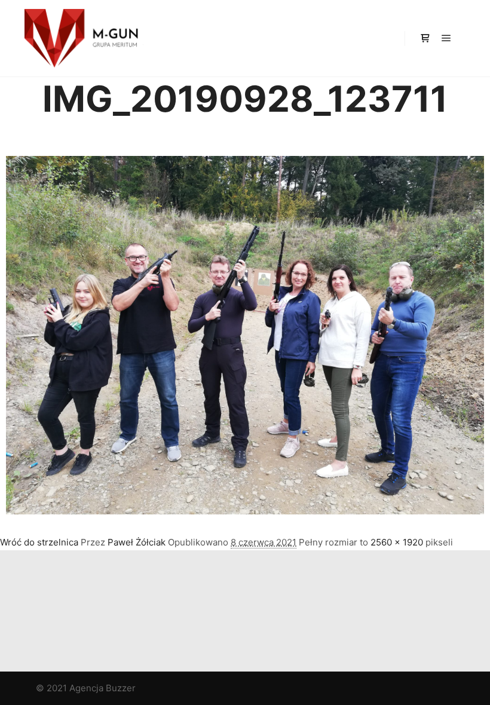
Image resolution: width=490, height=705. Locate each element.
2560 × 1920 (396, 542)
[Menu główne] (446, 38)
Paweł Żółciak (137, 542)
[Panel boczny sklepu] (425, 38)
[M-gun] (83, 38)
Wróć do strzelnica (39, 542)
